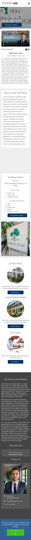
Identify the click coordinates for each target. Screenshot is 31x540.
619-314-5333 (8, 49)
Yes (16, 531)
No (15, 534)
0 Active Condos (11, 25)
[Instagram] (29, 49)
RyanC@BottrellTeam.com (15, 501)
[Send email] (26, 49)
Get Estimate (15, 292)
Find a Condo (15, 326)
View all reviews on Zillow (15, 454)
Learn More (15, 362)
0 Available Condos (16, 215)
